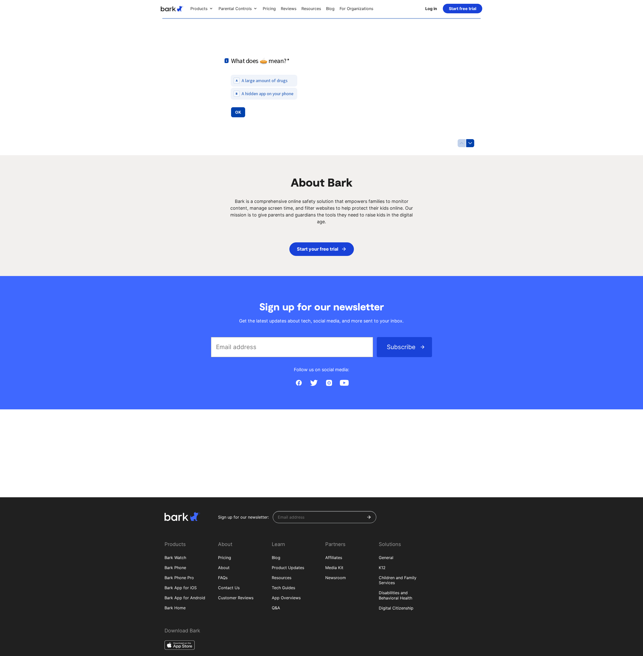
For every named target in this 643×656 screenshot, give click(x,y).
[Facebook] (299, 383)
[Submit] (369, 517)
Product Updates (288, 567)
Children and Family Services (397, 580)
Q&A (276, 607)
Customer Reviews (235, 597)
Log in (431, 8)
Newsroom (335, 577)
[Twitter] (314, 383)
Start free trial (462, 8)
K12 (382, 567)
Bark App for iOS (181, 587)
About (224, 567)
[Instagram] (329, 383)
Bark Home (175, 607)
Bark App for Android (185, 597)
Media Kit (334, 567)
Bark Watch (175, 557)
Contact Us (229, 587)
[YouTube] (344, 383)
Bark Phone (175, 567)
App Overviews (286, 597)
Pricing (224, 557)
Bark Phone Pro (179, 577)
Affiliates (333, 557)
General (386, 557)
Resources (281, 577)
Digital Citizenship (396, 608)
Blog (276, 557)
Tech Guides (283, 587)
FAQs (223, 577)
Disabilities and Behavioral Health (395, 595)
